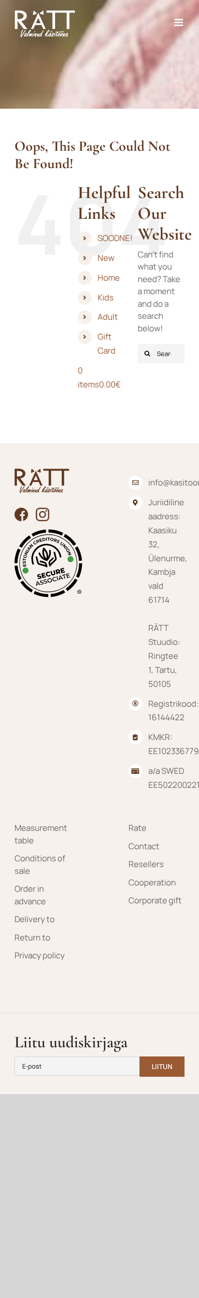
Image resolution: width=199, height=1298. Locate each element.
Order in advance (30, 895)
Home (109, 277)
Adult (108, 316)
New (106, 257)
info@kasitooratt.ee (166, 482)
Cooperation (152, 882)
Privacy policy (39, 955)
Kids (106, 297)
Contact (143, 846)
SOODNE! (115, 237)
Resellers (146, 864)
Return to (32, 937)
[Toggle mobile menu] (179, 22)
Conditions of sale (39, 864)
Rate (137, 827)
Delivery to (34, 919)
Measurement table (40, 834)
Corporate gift (155, 900)
